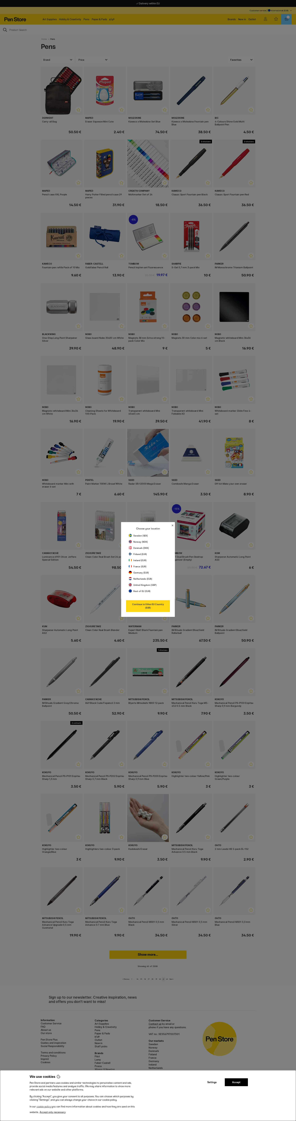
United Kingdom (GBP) (144, 585)
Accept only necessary (53, 1112)
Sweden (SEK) (140, 535)
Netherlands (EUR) (142, 579)
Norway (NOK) (140, 542)
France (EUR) (139, 566)
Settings (212, 1082)
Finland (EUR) (140, 554)
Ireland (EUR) (140, 560)
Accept (236, 1082)
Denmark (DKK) (141, 548)
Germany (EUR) (141, 572)
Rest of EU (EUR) (141, 591)
